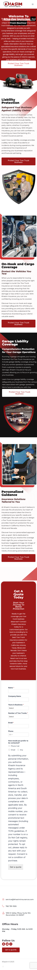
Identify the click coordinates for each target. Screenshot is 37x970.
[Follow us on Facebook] (3, 944)
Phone (10, 731)
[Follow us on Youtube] (7, 944)
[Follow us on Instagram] (10, 944)
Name (11, 688)
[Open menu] (33, 4)
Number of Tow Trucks (18, 713)
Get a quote (15, 867)
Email (11, 723)
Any (21, 750)
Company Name (14, 696)
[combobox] (10, 734)
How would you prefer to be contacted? (18, 742)
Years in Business (16, 705)
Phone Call (15, 746)
